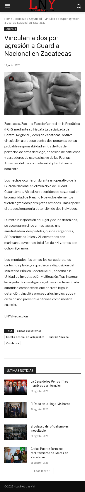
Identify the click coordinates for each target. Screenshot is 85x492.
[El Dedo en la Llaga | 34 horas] (15, 410)
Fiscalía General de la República (25, 336)
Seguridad (35, 19)
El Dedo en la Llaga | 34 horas (50, 404)
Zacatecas (12, 343)
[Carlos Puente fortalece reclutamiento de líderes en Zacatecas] (15, 455)
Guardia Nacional (59, 336)
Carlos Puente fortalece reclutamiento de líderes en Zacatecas (49, 453)
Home (8, 19)
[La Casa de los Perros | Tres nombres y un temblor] (15, 388)
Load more (41, 471)
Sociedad (20, 19)
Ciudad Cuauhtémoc (29, 330)
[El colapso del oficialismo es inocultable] (15, 432)
